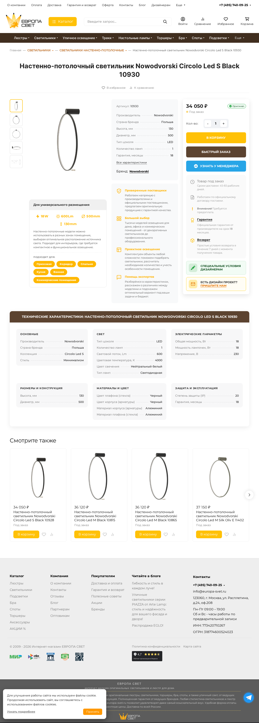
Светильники (45, 38)
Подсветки (218, 38)
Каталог (17, 576)
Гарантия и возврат (81, 5)
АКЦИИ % (18, 629)
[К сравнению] (52, 534)
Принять (92, 711)
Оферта (108, 5)
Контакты (126, 5)
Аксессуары (20, 622)
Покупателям (103, 576)
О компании (16, 5)
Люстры (20, 38)
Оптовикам (60, 616)
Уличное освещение (79, 38)
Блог (142, 5)
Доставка (54, 5)
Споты (197, 38)
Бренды (98, 609)
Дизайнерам (161, 5)
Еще (179, 5)
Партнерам (60, 609)
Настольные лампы (134, 38)
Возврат (203, 240)
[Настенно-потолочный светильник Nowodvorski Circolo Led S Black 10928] (38, 476)
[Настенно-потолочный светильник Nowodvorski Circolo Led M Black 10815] (99, 476)
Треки (106, 38)
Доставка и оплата (106, 583)
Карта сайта (192, 646)
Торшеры (164, 38)
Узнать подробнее (21, 711)
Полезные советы (106, 596)
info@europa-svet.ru (209, 591)
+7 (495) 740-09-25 (233, 5)
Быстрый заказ (216, 152)
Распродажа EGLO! (147, 625)
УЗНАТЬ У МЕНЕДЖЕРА (219, 166)
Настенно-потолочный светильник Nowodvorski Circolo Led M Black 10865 (156, 516)
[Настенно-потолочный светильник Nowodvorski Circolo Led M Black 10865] (160, 476)
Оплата (36, 5)
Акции (96, 603)
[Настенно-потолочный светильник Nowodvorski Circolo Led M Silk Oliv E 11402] (221, 476)
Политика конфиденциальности (156, 646)
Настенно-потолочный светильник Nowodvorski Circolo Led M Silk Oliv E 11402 (220, 516)
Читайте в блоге (146, 576)
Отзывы (57, 596)
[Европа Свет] (24, 21)
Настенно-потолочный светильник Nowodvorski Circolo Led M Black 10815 (95, 516)
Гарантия (204, 219)
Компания (59, 576)
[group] (68, 138)
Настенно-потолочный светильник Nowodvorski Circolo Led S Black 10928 (34, 516)
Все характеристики (131, 162)
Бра (182, 38)
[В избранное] (44, 534)
